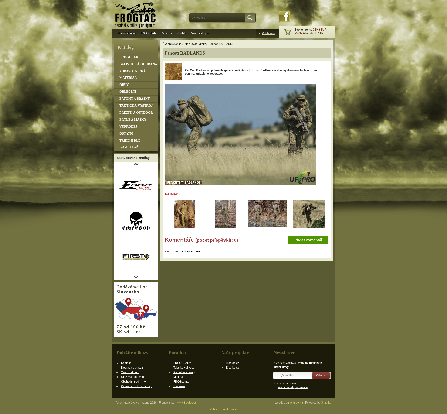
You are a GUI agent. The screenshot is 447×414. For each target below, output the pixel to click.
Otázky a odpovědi (133, 377)
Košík (298, 33)
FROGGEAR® (182, 363)
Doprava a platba (132, 367)
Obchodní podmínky (133, 381)
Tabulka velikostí (183, 367)
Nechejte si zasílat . (291, 387)
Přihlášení (268, 33)
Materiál (178, 377)
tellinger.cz (296, 402)
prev (136, 164)
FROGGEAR (148, 33)
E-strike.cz (232, 367)
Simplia (326, 402)
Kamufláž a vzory (184, 372)
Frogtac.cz (232, 363)
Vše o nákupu (200, 33)
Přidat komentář (308, 240)
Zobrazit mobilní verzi (223, 409)
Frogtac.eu (136, 16)
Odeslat (321, 375)
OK (250, 18)
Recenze (166, 33)
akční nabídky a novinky (293, 387)
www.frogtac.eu (187, 402)
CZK (315, 29)
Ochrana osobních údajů (136, 386)
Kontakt (181, 33)
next (136, 277)
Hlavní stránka (127, 33)
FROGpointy (181, 381)
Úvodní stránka (172, 44)
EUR (324, 29)
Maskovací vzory (195, 44)
